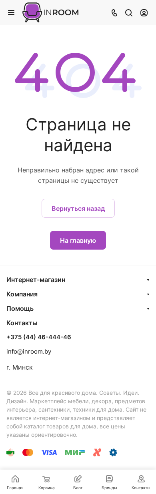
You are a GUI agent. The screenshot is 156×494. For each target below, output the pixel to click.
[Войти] (144, 12)
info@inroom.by (28, 351)
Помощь (20, 308)
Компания (22, 294)
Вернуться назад (78, 208)
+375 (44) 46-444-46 (38, 337)
